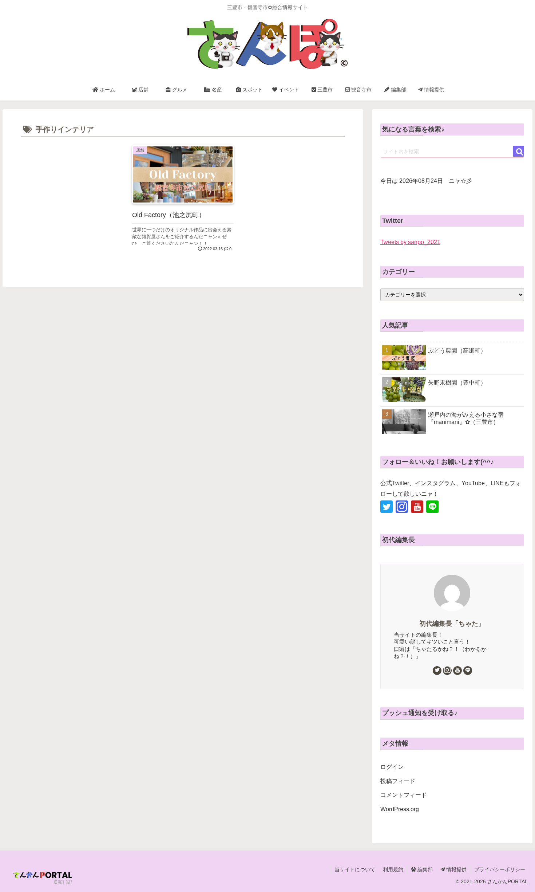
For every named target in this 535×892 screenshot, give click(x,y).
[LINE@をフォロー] (432, 506)
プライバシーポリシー (499, 869)
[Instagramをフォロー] (402, 506)
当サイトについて (354, 869)
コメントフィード (403, 795)
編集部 (424, 869)
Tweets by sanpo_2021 (410, 242)
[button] (518, 151)
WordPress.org (399, 809)
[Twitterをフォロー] (386, 506)
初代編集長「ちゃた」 (452, 623)
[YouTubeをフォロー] (417, 506)
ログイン (392, 767)
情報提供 (456, 869)
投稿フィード (397, 781)
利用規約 (393, 869)
